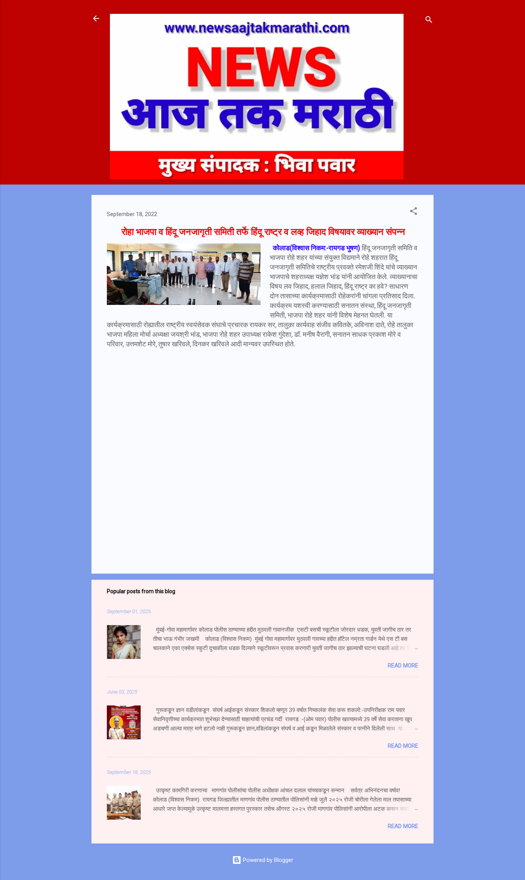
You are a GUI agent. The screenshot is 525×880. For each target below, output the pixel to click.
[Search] (429, 21)
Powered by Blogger (267, 860)
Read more (403, 665)
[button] (413, 212)
